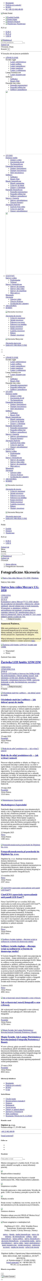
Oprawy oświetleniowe (18, 211)
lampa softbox (18, 1239)
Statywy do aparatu (17, 286)
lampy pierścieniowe (32, 1243)
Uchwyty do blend (17, 185)
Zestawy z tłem (15, 160)
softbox (29, 1237)
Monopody (10, 295)
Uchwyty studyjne (17, 209)
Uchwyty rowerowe (17, 318)
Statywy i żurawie (12, 198)
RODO (8, 7)
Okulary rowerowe (17, 335)
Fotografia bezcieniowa (14, 166)
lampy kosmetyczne (9, 1245)
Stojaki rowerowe (16, 320)
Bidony (13, 333)
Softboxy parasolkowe (18, 90)
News (3, 835)
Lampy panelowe (16, 68)
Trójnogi (13, 282)
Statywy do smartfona (18, 291)
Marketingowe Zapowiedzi (13, 805)
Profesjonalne (15, 280)
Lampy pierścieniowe (18, 62)
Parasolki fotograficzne (14, 190)
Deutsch (17, 22)
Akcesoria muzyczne (13, 343)
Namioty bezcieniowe (18, 170)
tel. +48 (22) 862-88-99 (14, 9)
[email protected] (12, 1262)
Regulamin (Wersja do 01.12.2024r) (19, 1116)
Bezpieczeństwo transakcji (15, 1101)
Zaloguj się (5, 547)
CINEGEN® (6, 595)
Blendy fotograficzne (13, 181)
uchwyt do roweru (32, 1247)
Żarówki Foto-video (17, 207)
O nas (8, 1090)
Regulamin (10, 3)
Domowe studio (11, 158)
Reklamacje (10, 1105)
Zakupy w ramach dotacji (15, 1109)
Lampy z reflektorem (18, 70)
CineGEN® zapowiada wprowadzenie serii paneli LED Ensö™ (19, 895)
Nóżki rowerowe (16, 329)
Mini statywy (15, 293)
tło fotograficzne (19, 1237)
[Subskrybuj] (24, 1159)
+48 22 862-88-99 (7, 1131)
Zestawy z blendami (17, 188)
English (16, 17)
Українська (20, 24)
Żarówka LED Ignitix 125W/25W (21, 662)
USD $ (8, 36)
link (33, 641)
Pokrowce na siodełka (18, 324)
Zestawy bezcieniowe (18, 168)
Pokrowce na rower (17, 322)
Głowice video (15, 299)
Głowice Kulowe (16, 301)
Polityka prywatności (13, 5)
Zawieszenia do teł (17, 162)
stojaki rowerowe (24, 1245)
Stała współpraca (12, 1114)
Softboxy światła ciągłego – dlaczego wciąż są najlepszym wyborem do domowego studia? (18, 949)
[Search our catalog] (24, 554)
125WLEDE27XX (8, 669)
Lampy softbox (15, 64)
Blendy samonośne (17, 183)
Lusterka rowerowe (17, 331)
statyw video (18, 1243)
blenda (12, 1234)
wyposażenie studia (27, 1241)
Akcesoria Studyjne (13, 205)
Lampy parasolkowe (17, 66)
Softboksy (14, 79)
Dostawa (9, 1103)
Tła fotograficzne (16, 164)
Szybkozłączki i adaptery (19, 304)
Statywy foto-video (17, 289)
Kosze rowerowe (16, 326)
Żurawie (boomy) (16, 202)
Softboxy (9, 175)
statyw (5, 1234)
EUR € (8, 32)
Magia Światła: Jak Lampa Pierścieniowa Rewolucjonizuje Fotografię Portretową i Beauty (21, 1039)
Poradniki (4, 738)
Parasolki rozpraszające (18, 85)
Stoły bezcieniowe (17, 173)
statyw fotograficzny (32, 1239)
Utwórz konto (11, 1099)
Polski (14, 19)
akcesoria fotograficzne (10, 1241)
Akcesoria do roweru (13, 316)
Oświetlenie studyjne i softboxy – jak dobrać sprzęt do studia (18, 700)
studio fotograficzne (23, 1234)
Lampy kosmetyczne (18, 75)
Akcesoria (9, 297)
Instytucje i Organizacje (14, 1112)
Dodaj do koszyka (14, 619)
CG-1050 (4, 597)
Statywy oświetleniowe (18, 200)
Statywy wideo (11, 278)
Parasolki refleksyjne (18, 87)
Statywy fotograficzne (14, 284)
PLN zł (8, 34)
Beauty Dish (14, 81)
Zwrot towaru (11, 1107)
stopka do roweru (17, 1247)
